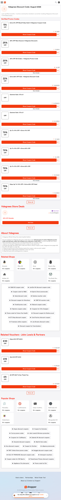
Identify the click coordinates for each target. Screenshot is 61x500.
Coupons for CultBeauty (18, 437)
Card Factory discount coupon (41, 317)
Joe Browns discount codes (40, 321)
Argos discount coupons (21, 429)
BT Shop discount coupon (18, 317)
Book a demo (20, 477)
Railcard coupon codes (39, 304)
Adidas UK (5, 278)
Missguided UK (53, 420)
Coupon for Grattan (31, 446)
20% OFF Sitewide (8, 218)
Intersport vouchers (46, 454)
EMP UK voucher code (42, 300)
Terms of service (40, 490)
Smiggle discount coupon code (42, 450)
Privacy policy (31, 490)
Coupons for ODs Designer (40, 309)
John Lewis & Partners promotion (39, 433)
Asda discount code (21, 296)
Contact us (30, 480)
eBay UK (20, 266)
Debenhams (5, 420)
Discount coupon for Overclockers (30, 326)
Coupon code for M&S (19, 291)
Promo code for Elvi (41, 463)
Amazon (4, 266)
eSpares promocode (48, 446)
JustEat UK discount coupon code (39, 287)
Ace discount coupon (12, 446)
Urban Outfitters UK (39, 407)
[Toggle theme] (59, 2)
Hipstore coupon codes (19, 309)
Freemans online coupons (19, 321)
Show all (30, 202)
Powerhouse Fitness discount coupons (42, 459)
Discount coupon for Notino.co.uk (43, 313)
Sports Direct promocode (40, 291)
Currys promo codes (17, 433)
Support (37, 480)
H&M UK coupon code (17, 287)
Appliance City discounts (21, 463)
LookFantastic (22, 407)
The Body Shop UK (54, 278)
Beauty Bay (51, 266)
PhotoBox (5, 407)
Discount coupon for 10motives (20, 300)
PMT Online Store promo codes (18, 450)
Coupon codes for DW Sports (16, 459)
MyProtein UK (52, 407)
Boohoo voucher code (39, 296)
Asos (34, 266)
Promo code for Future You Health (17, 313)
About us (23, 480)
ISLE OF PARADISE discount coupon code (21, 454)
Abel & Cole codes (41, 442)
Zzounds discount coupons (22, 442)
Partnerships (29, 477)
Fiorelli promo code (20, 304)
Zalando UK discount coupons (40, 437)
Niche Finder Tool (40, 477)
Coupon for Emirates (40, 429)
